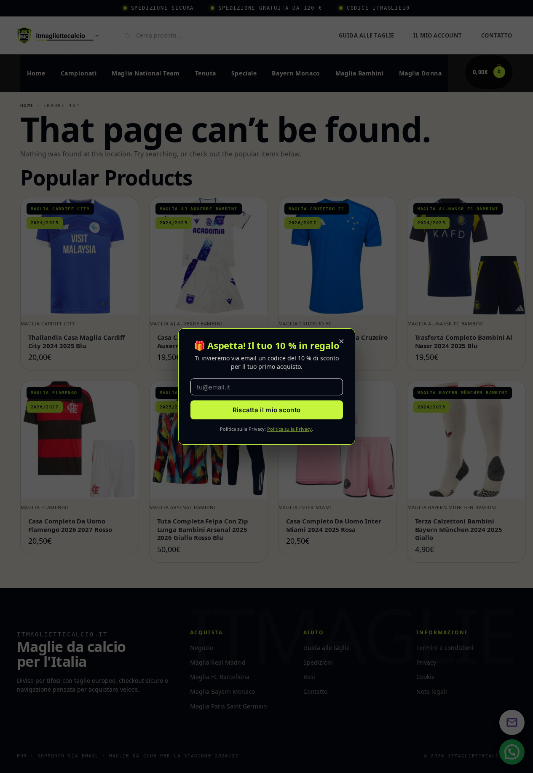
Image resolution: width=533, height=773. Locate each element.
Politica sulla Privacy (289, 429)
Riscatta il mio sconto (267, 410)
